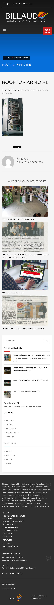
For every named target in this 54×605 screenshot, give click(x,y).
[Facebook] (4, 4)
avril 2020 (9, 424)
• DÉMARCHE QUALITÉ (10, 530)
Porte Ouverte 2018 (11, 403)
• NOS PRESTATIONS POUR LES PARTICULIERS (13, 517)
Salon (8, 463)
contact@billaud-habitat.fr (17, 560)
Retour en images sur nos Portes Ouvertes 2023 (31, 355)
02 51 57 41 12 (28, 4)
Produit (9, 459)
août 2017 (10, 436)
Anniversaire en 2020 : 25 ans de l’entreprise (30, 380)
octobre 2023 (11, 420)
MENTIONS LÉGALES (9, 584)
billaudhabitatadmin (14, 90)
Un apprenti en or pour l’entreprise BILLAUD (23, 328)
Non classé (10, 455)
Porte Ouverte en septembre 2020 (18, 219)
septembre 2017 (12, 432)
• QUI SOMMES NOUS (10, 527)
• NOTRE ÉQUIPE (8, 534)
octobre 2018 (11, 428)
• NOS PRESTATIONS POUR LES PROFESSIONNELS (13, 522)
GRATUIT (47, 30)
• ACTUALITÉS (7, 540)
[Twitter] (7, 4)
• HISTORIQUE (7, 537)
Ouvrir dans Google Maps (13, 573)
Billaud (8, 451)
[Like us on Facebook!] (14, 589)
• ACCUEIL (5, 513)
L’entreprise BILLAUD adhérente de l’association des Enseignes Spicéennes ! (25, 255)
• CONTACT (6, 543)
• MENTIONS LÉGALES (10, 546)
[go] (47, 340)
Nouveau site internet (13, 292)
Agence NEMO (36, 598)
